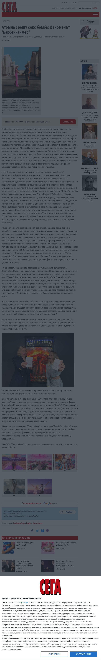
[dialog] (50, 618)
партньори (23, 602)
